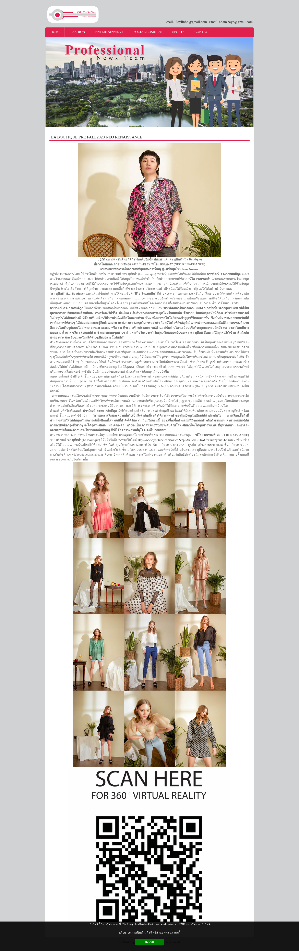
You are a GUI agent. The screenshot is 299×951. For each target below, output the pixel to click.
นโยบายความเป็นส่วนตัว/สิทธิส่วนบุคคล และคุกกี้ (149, 932)
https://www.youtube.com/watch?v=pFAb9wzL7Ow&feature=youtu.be (182, 440)
